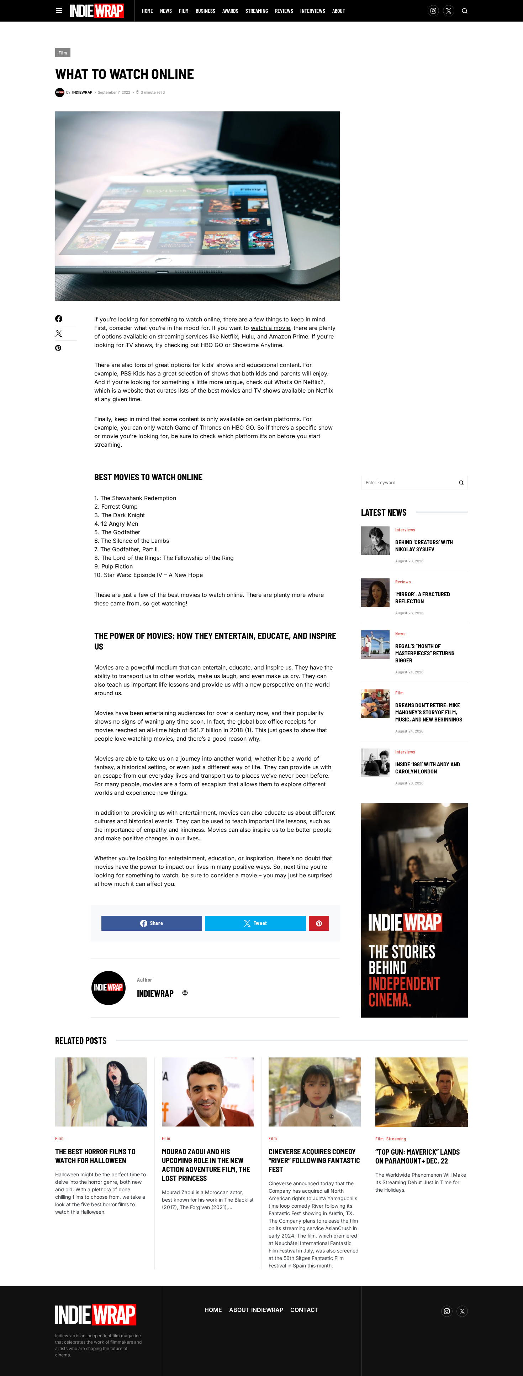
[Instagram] (433, 11)
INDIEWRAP (155, 993)
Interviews (405, 529)
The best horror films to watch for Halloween (95, 1156)
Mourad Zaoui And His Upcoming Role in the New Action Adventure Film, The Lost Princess (206, 1164)
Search (461, 482)
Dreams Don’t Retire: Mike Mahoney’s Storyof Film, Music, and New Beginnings (428, 712)
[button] (59, 10)
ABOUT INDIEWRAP (256, 1309)
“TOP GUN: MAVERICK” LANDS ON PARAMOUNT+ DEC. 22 (417, 1156)
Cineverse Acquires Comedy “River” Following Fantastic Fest (314, 1160)
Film (63, 52)
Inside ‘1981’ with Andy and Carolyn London (427, 767)
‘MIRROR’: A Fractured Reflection (422, 597)
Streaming (396, 1138)
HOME (213, 1309)
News (400, 633)
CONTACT (304, 1309)
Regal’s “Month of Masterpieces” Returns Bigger (424, 652)
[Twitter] (448, 11)
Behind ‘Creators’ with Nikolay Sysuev (424, 545)
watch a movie (270, 327)
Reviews (403, 581)
